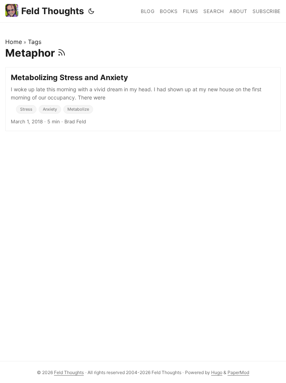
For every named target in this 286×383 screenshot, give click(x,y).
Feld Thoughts (52, 11)
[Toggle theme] (91, 11)
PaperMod (238, 372)
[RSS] (61, 53)
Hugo (216, 372)
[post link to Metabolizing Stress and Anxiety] (143, 99)
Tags (34, 41)
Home (13, 41)
